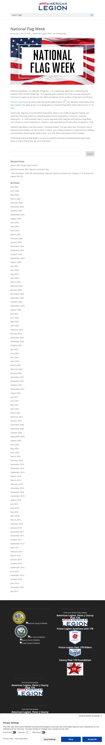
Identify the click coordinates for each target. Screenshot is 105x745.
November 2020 (17, 428)
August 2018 (15, 500)
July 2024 (14, 266)
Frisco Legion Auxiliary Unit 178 (75, 628)
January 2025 (16, 242)
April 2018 (14, 516)
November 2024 (17, 250)
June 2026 (14, 191)
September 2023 (17, 306)
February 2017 (16, 551)
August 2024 (15, 262)
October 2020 (16, 432)
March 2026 (15, 199)
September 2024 (17, 258)
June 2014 (14, 583)
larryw (15, 33)
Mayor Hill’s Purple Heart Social (23, 165)
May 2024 (14, 274)
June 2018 (14, 508)
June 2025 (14, 222)
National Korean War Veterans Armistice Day (29, 169)
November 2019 (17, 468)
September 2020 (17, 436)
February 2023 (16, 329)
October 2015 (16, 563)
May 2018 (14, 512)
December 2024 (17, 246)
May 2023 (14, 321)
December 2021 (17, 377)
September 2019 (17, 472)
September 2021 (17, 389)
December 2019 (17, 464)
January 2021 (16, 420)
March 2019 (15, 480)
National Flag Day (17, 102)
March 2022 (15, 365)
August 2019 (15, 476)
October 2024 (16, 254)
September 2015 (17, 567)
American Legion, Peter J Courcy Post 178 (75, 616)
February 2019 (16, 484)
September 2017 (17, 543)
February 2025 (16, 238)
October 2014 (16, 579)
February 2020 (16, 460)
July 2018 (14, 504)
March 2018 (15, 520)
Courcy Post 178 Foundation (75, 660)
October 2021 (16, 385)
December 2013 (17, 587)
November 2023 (17, 298)
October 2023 (16, 302)
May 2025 (14, 226)
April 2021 (14, 409)
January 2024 (16, 290)
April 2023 (14, 325)
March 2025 (15, 234)
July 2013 (14, 591)
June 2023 (14, 318)
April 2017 (14, 547)
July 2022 (14, 349)
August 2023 (15, 310)
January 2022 (16, 373)
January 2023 (16, 333)
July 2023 (14, 314)
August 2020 (15, 440)
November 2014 (17, 575)
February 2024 (16, 286)
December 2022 (17, 337)
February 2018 (16, 524)
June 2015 (14, 571)
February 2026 (16, 202)
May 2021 (14, 405)
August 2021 (15, 393)
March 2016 (15, 555)
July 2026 (14, 187)
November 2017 (17, 535)
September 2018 (17, 496)
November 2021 (17, 381)
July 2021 (14, 397)
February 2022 (16, 369)
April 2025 (14, 230)
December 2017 (17, 532)
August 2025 (15, 218)
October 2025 (16, 210)
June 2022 (14, 353)
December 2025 (17, 206)
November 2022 (17, 341)
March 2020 (15, 456)
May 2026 (14, 195)
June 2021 (14, 401)
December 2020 (17, 424)
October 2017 (16, 539)
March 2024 (15, 282)
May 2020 (14, 448)
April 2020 (14, 452)
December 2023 (17, 294)
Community (61, 33)
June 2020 (14, 444)
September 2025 (17, 214)
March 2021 (15, 413)
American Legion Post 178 (44, 33)
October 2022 (16, 345)
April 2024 (14, 278)
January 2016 (16, 559)
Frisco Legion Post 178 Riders (75, 647)
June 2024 (14, 270)
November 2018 (17, 492)
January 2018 (16, 528)
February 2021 (16, 417)
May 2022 (14, 357)
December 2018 (17, 488)
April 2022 (14, 361)
